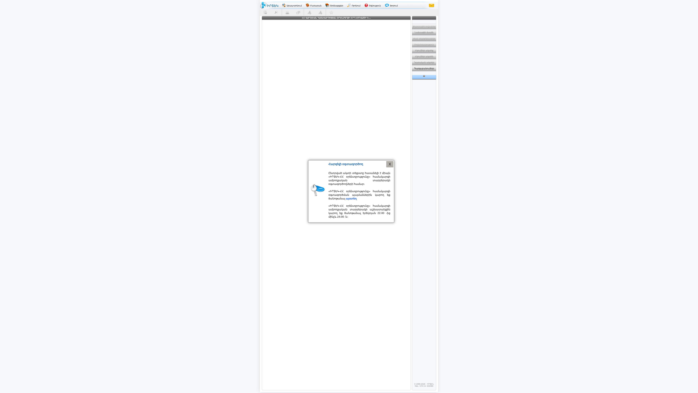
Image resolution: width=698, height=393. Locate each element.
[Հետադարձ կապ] (431, 5)
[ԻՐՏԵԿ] (269, 5)
